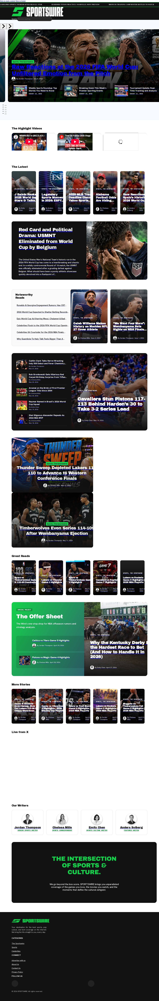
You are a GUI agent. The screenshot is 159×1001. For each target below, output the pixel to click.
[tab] (6, 105)
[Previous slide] (3, 26)
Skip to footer (21, 1)
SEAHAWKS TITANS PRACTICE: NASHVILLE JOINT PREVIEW (75, 4)
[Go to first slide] (10, 26)
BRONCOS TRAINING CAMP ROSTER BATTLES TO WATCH (131, 4)
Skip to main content (7, 1)
